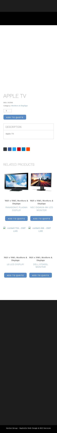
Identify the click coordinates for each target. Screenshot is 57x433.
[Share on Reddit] (28, 149)
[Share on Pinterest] (19, 149)
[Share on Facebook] (9, 149)
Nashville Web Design (28, 428)
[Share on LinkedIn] (23, 149)
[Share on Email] (5, 149)
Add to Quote (14, 117)
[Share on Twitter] (14, 149)
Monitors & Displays (19, 106)
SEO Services (45, 428)
